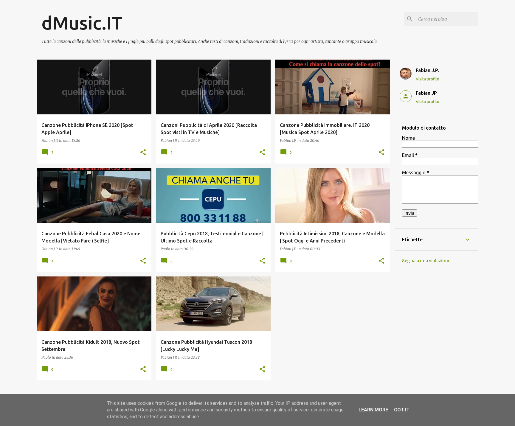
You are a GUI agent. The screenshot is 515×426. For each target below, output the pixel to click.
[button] (143, 152)
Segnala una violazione (426, 260)
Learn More (373, 410)
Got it (401, 410)
